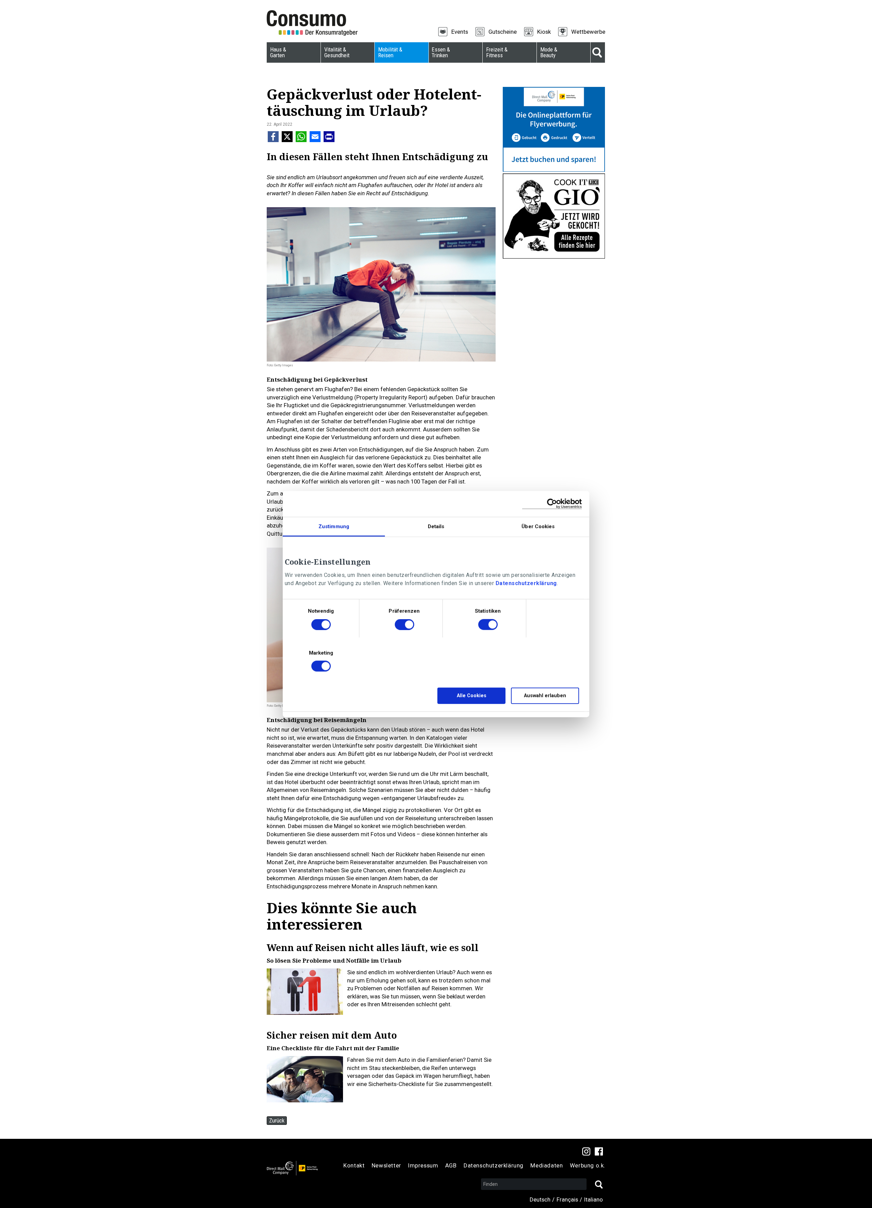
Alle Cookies (471, 696)
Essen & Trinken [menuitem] (441, 52)
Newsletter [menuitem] (386, 1165)
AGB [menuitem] (451, 1165)
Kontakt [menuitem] (353, 1165)
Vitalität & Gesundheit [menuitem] (336, 52)
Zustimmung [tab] (333, 526)
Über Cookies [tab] (538, 526)
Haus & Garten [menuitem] (278, 52)
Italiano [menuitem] (593, 1199)
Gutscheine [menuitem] (502, 31)
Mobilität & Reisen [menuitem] (390, 52)
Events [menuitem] (459, 31)
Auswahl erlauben (545, 696)
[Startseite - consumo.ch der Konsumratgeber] (316, 23)
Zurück (276, 1120)
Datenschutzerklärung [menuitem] (494, 1165)
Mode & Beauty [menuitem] (548, 52)
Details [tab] (436, 526)
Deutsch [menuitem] (540, 1199)
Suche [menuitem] (598, 52)
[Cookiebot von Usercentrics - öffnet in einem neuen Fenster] (552, 504)
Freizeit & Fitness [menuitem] (497, 52)
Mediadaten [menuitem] (546, 1165)
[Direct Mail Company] (292, 1168)
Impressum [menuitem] (423, 1165)
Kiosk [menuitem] (544, 31)
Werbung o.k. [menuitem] (587, 1165)
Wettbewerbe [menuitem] (588, 31)
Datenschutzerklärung (526, 583)
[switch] (404, 625)
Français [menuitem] (567, 1199)
